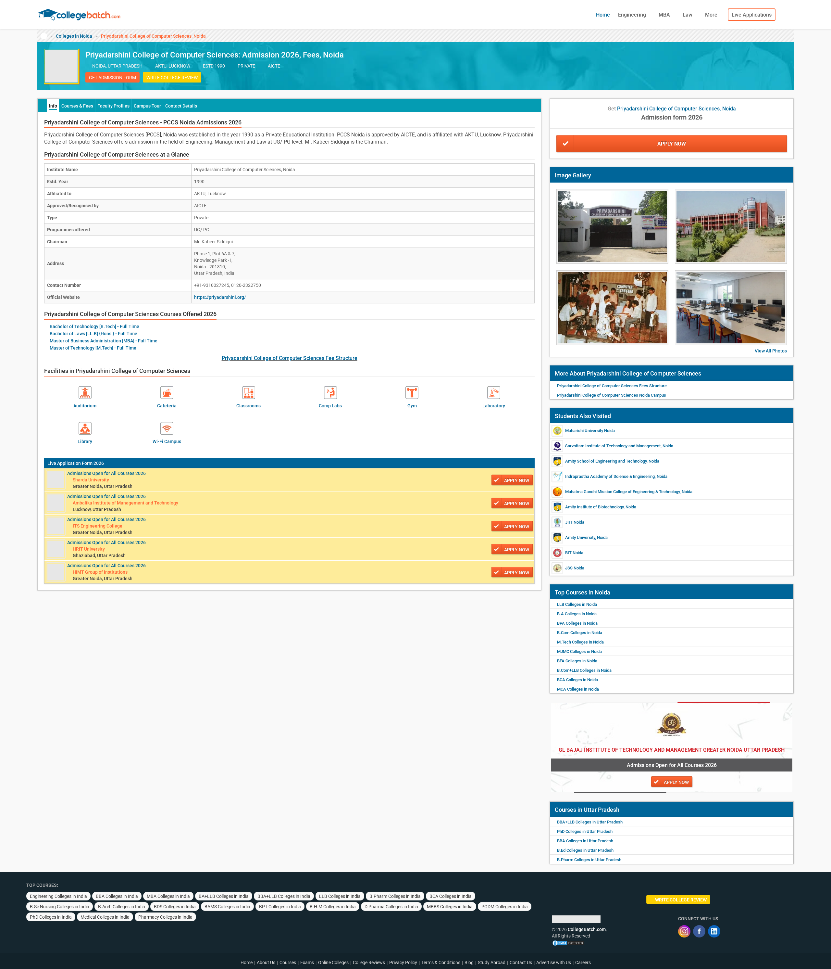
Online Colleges (333, 962)
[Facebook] (699, 931)
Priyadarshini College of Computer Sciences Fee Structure (289, 358)
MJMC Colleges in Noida (579, 651)
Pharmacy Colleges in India (165, 917)
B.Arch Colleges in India (121, 906)
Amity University (580, 537)
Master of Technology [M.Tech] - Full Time (93, 348)
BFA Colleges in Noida (577, 660)
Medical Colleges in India (105, 917)
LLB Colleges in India (340, 896)
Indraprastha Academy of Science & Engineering (610, 476)
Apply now (516, 480)
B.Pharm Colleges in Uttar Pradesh (589, 859)
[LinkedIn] (714, 931)
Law (688, 15)
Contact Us (521, 962)
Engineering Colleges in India (58, 896)
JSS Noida (574, 568)
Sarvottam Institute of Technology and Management (613, 445)
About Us (266, 962)
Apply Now (671, 144)
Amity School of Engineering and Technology (606, 461)
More (712, 15)
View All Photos (771, 350)
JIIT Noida (574, 522)
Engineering (632, 15)
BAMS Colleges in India (227, 906)
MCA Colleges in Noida (578, 689)
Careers (583, 962)
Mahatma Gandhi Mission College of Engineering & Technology (622, 491)
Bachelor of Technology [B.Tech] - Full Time (94, 326)
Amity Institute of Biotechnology (594, 506)
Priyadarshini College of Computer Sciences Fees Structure (612, 385)
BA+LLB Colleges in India (224, 896)
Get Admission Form (112, 77)
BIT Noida (574, 552)
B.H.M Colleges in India (333, 906)
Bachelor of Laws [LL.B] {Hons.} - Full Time (93, 333)
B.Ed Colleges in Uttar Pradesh (585, 850)
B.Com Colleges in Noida (579, 632)
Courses (287, 962)
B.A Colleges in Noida (577, 613)
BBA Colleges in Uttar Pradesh (585, 840)
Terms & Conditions (440, 962)
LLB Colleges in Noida (577, 604)
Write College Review (172, 77)
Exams (307, 962)
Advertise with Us (553, 962)
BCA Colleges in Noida (577, 679)
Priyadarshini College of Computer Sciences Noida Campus (611, 395)
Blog (469, 962)
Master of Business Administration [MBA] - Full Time (103, 340)
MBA (665, 15)
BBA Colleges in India (117, 896)
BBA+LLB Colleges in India (283, 896)
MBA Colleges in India (168, 896)
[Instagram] (684, 931)
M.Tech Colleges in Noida (580, 642)
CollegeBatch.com (587, 929)
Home (603, 15)
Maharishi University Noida (590, 430)
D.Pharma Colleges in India (391, 906)
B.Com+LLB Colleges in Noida (584, 670)
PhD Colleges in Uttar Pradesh (585, 831)
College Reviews (369, 962)
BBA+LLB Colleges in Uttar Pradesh (590, 822)
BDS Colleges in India (175, 906)
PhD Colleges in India (51, 917)
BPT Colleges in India (280, 906)
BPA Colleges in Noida (577, 623)
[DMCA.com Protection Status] (568, 942)
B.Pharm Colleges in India (395, 896)
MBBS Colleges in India (450, 906)
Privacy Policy (403, 962)
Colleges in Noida (74, 36)
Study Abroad (491, 962)
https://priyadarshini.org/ (220, 297)
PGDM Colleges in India (504, 906)
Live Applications (752, 15)
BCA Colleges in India (450, 896)
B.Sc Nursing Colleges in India (59, 906)
